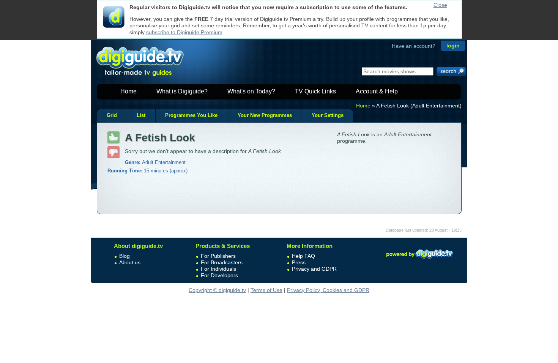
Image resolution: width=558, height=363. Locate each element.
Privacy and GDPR (314, 269)
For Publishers (218, 256)
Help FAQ (303, 256)
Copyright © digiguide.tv (217, 290)
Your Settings (328, 115)
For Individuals (218, 269)
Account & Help (377, 91)
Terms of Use (266, 290)
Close (440, 5)
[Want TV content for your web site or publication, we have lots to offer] (419, 259)
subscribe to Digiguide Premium (184, 32)
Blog (124, 256)
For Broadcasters (222, 262)
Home (128, 91)
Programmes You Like (191, 115)
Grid (112, 115)
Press (299, 262)
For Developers (219, 275)
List (141, 115)
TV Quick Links (315, 91)
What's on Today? (251, 91)
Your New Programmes (265, 115)
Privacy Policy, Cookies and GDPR (328, 290)
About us (129, 262)
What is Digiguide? (182, 91)
